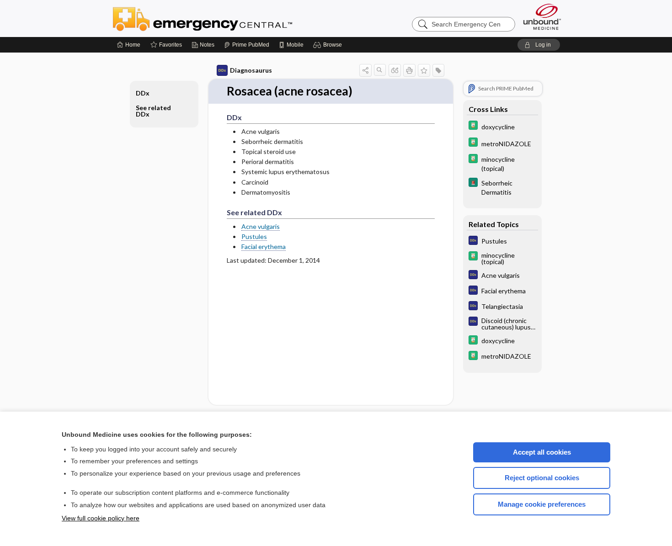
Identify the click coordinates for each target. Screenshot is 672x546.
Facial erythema (263, 246)
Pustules (254, 236)
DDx (142, 93)
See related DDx (153, 111)
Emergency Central (226, 18)
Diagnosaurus (251, 70)
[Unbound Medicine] (542, 16)
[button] (329, 45)
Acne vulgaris (260, 226)
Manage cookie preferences (542, 504)
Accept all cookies (542, 452)
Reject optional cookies (542, 478)
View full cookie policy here (100, 518)
